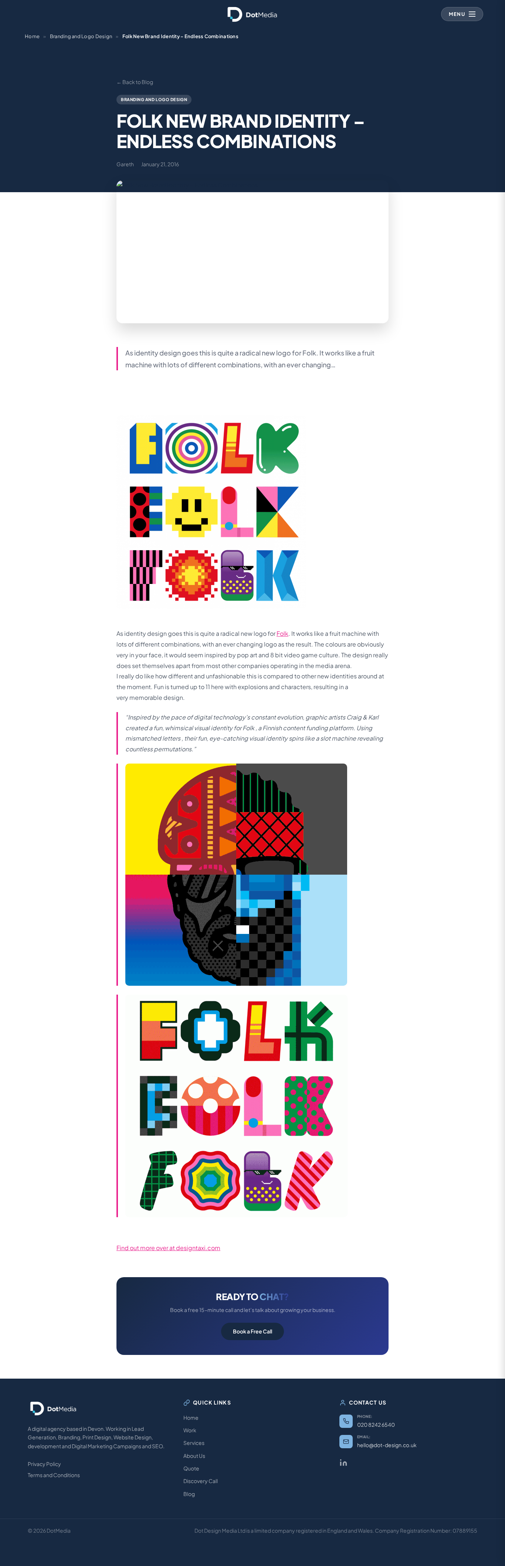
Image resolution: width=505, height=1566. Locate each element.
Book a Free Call (252, 1331)
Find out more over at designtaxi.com (168, 1248)
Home (32, 36)
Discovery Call (200, 1480)
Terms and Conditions (54, 1475)
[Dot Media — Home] (252, 14)
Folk (282, 633)
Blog (189, 1493)
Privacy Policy (44, 1463)
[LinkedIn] (343, 1463)
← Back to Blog (134, 82)
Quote (191, 1468)
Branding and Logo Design (81, 36)
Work (189, 1430)
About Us (194, 1455)
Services (193, 1442)
